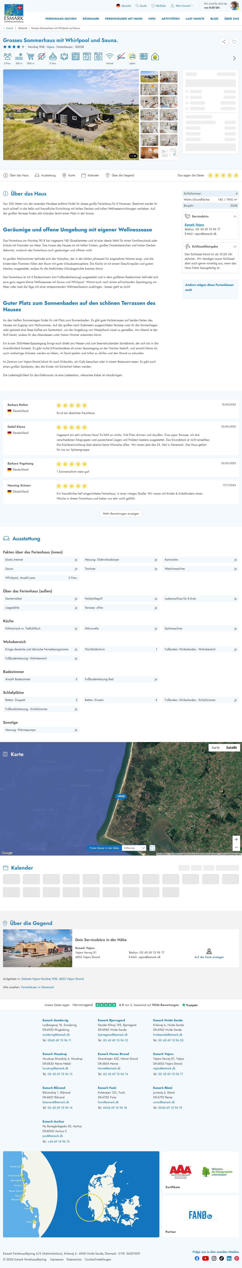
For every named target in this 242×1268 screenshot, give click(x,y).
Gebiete (26, 979)
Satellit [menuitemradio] (231, 748)
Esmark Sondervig (55, 1020)
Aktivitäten (170, 19)
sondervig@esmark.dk (56, 1034)
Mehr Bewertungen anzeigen (121, 513)
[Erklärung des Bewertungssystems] (14, 47)
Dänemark (91, 19)
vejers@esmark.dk (149, 957)
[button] (121, 796)
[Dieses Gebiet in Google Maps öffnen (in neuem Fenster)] (7, 853)
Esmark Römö (162, 1088)
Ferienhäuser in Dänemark (37, 987)
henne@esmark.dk (109, 1068)
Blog (214, 19)
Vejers (50, 47)
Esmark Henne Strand (113, 1054)
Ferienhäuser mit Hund (123, 19)
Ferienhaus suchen (61, 19)
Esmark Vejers (194, 224)
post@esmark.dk (53, 1136)
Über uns (231, 19)
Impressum (57, 1259)
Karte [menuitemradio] (216, 748)
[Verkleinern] (236, 847)
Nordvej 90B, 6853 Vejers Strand (62, 979)
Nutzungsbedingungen (230, 854)
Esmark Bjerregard (111, 1020)
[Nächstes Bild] (234, 58)
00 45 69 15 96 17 (152, 952)
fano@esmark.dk (108, 1102)
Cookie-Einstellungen (98, 1259)
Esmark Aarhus (53, 1121)
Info (151, 19)
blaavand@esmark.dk (56, 1102)
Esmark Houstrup (55, 1054)
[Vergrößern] (236, 839)
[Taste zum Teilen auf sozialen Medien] (223, 41)
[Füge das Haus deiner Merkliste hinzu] (234, 41)
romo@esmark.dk (164, 1102)
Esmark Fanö (107, 1088)
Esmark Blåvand (54, 1088)
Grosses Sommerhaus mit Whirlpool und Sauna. (56, 28)
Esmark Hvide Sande (168, 1020)
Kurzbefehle (162, 854)
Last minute (195, 19)
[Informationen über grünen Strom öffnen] (154, 58)
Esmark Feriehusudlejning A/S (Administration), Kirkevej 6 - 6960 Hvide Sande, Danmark (59, 1253)
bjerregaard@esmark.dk (113, 1034)
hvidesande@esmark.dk (167, 1034)
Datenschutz (74, 1259)
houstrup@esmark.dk (55, 1068)
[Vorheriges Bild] (10, 114)
